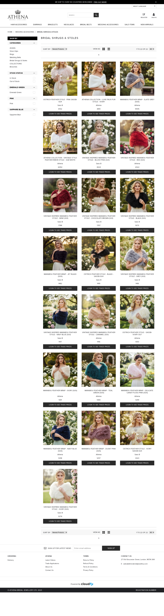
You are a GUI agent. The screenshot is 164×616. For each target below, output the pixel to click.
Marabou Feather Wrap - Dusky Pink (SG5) (99, 449)
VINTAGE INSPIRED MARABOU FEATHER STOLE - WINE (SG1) (60, 217)
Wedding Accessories (108, 24)
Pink (11, 103)
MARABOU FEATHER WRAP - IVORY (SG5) (60, 390)
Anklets (12, 48)
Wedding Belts (15, 57)
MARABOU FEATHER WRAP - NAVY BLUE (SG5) (60, 449)
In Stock (13, 78)
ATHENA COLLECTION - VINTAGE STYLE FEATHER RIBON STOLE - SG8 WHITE (60, 158)
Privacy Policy (88, 570)
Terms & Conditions (90, 567)
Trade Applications (52, 563)
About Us (48, 567)
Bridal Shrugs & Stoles (47, 32)
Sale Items (130, 24)
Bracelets (53, 24)
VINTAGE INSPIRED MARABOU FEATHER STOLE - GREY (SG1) (137, 275)
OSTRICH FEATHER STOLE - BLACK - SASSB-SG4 (99, 275)
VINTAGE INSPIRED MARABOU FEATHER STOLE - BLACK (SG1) (137, 217)
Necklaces (69, 24)
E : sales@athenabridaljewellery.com (134, 564)
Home (10, 32)
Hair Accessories (19, 24)
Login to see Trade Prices (60, 114)
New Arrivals (147, 24)
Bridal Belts (86, 24)
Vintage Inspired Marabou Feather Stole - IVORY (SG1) (60, 508)
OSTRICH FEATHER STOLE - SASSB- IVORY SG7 (137, 333)
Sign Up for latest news (59, 548)
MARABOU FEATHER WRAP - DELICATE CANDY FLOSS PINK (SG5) (137, 391)
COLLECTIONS (16, 63)
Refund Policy (88, 563)
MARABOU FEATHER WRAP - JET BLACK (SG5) (60, 275)
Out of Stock (14, 81)
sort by (46, 49)
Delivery (11, 560)
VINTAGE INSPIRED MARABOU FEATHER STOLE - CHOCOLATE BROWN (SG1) (98, 217)
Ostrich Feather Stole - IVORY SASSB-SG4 (137, 449)
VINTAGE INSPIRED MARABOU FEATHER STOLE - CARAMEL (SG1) (98, 333)
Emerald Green (15, 92)
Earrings (37, 24)
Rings (12, 54)
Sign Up (111, 548)
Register (144, 17)
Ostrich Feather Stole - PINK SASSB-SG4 (60, 100)
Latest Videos (50, 560)
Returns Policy (88, 560)
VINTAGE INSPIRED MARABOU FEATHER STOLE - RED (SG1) (137, 158)
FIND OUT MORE (100, 2)
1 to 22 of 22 (142, 49)
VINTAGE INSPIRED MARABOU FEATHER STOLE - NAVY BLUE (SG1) (60, 333)
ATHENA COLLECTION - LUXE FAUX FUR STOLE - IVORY (98, 100)
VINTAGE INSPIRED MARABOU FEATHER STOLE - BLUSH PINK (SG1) (98, 158)
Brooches (13, 66)
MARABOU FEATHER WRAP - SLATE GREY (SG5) (137, 100)
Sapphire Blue (15, 115)
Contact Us (49, 570)
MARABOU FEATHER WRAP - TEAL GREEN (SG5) (99, 391)
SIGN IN (154, 17)
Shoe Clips (14, 51)
